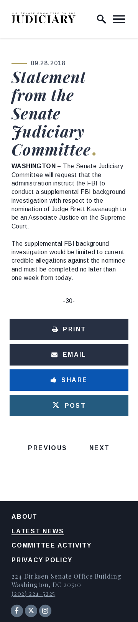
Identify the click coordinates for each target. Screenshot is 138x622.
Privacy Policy (42, 560)
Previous (47, 448)
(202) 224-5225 (33, 593)
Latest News (38, 531)
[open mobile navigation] (119, 19)
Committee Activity (52, 545)
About (25, 516)
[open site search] (101, 19)
